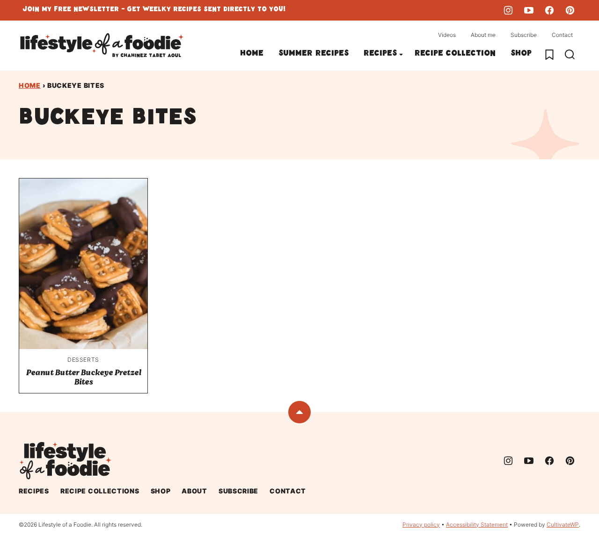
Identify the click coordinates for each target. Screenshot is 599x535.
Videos (447, 34)
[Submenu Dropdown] (401, 54)
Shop (521, 54)
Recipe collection (455, 54)
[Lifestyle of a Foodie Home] (102, 45)
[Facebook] (549, 10)
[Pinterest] (570, 10)
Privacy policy (421, 524)
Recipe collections (99, 491)
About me (483, 34)
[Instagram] (508, 10)
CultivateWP (563, 524)
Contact (562, 34)
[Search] (570, 54)
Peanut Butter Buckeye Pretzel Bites (83, 377)
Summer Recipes (313, 54)
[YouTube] (529, 10)
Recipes (380, 54)
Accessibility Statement (477, 524)
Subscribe (524, 34)
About (194, 491)
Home (251, 54)
